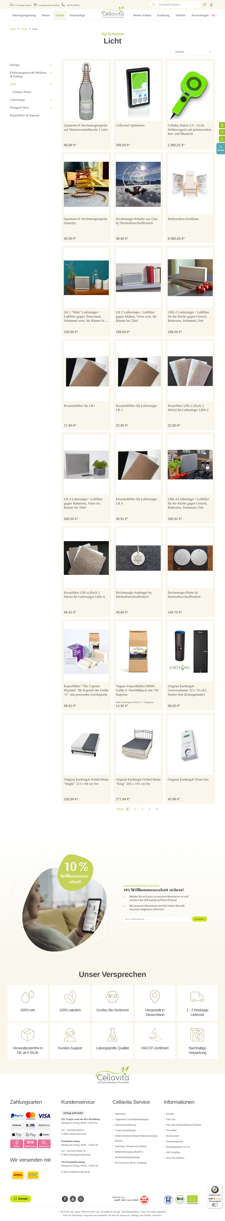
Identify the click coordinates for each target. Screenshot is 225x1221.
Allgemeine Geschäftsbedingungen (132, 1119)
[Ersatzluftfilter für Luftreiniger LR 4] (138, 465)
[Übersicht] (222, 139)
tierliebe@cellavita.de (79, 1171)
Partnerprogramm (174, 1141)
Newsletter (171, 1130)
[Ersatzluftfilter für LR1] (86, 371)
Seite (120, 809)
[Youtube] (73, 1199)
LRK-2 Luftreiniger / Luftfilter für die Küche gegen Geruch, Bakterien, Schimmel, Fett (188, 316)
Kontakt (170, 1113)
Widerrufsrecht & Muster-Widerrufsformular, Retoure (136, 1138)
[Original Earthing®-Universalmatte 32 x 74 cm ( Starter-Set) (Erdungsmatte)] (190, 652)
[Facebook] (65, 1199)
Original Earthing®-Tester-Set (188, 779)
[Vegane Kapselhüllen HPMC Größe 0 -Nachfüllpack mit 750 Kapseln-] (138, 652)
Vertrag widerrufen (73, 1113)
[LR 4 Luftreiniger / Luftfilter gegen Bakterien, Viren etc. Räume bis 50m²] (86, 465)
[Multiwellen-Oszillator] (190, 184)
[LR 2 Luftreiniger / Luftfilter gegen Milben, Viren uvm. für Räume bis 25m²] (138, 278)
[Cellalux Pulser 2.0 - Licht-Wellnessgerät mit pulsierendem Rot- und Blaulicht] (190, 91)
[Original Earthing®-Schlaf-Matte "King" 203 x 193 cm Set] (138, 745)
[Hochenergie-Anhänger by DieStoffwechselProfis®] (138, 558)
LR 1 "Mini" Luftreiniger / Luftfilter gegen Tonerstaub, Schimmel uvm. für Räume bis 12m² (84, 316)
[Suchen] (153, 4)
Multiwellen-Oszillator (183, 219)
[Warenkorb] (222, 125)
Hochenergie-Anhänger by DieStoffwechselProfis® (134, 595)
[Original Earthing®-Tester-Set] (190, 745)
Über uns (170, 1119)
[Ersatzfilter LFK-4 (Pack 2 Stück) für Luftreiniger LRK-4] (86, 558)
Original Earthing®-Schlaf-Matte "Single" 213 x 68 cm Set (86, 781)
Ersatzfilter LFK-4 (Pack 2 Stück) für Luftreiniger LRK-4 (84, 595)
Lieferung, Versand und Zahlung (130, 1146)
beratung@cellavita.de (80, 1154)
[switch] (215, 1205)
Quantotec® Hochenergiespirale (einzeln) (86, 221)
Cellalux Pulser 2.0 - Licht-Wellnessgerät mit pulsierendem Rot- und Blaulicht (189, 129)
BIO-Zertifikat (173, 1152)
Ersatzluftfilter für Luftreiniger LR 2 (136, 408)
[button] (51, 65)
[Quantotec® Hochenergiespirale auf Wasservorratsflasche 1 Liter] (86, 91)
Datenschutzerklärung (125, 1125)
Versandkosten (107, 1212)
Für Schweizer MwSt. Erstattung (131, 1162)
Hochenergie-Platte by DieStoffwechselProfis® (184, 595)
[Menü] (220, 1186)
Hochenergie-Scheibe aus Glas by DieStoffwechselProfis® (137, 221)
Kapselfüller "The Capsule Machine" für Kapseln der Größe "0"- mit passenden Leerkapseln (86, 690)
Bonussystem (172, 1136)
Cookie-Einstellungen (125, 1130)
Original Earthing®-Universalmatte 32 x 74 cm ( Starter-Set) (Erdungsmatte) (187, 690)
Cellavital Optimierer (130, 125)
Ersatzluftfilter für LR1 (79, 406)
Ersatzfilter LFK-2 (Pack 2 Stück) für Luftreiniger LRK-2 (188, 408)
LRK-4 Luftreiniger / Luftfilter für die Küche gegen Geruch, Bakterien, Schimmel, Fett (188, 503)
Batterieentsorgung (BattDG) (129, 1151)
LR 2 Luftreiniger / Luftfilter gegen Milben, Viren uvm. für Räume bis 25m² (136, 316)
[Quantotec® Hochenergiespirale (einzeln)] (86, 184)
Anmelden (199, 919)
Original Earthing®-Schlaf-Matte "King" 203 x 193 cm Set (138, 781)
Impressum (120, 1113)
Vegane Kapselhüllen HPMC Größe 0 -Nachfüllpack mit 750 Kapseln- (137, 690)
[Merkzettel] (222, 132)
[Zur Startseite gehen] (112, 11)
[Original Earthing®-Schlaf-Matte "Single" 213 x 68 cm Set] (86, 745)
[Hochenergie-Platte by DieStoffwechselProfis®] (190, 558)
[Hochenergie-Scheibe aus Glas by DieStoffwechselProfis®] (138, 184)
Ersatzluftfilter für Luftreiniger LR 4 (136, 501)
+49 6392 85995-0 (73, 5)
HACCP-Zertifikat (175, 1158)
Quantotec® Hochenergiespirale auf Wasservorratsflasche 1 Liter (86, 127)
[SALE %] (213, 15)
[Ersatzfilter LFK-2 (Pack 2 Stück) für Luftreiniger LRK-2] (190, 371)
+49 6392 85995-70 (76, 1151)
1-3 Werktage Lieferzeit (23, 5)
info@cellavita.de (77, 1134)
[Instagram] (81, 1199)
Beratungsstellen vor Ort (178, 1147)
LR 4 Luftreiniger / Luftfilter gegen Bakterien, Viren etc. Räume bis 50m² (83, 503)
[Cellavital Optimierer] (138, 91)
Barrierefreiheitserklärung (127, 1157)
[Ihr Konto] (211, 5)
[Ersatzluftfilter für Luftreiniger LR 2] (138, 371)
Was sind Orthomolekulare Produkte (183, 1125)
